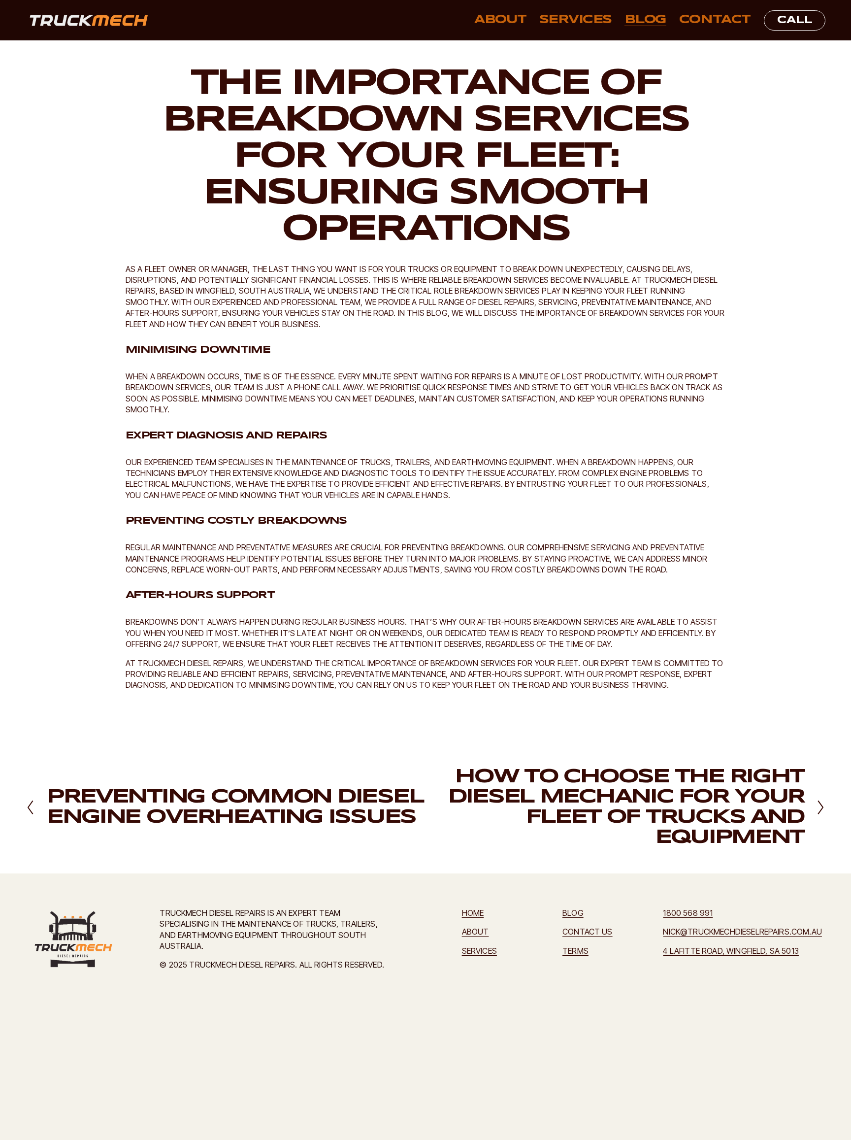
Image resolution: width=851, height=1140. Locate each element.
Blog (645, 20)
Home (473, 913)
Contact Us (587, 932)
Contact (715, 20)
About (500, 20)
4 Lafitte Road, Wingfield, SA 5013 (730, 951)
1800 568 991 (688, 913)
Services (575, 20)
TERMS (575, 951)
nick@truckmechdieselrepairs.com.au (742, 932)
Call (795, 20)
